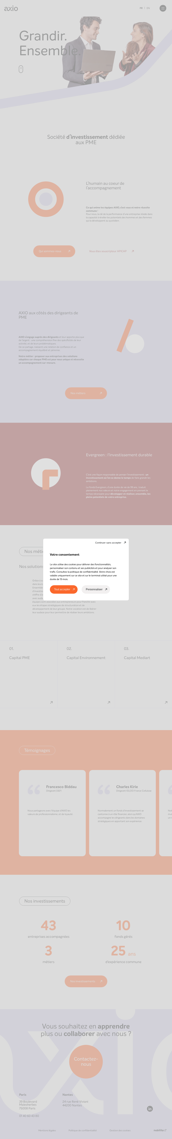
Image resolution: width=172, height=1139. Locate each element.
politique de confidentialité (84, 571)
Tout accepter (62, 589)
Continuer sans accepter (108, 542)
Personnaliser (94, 589)
